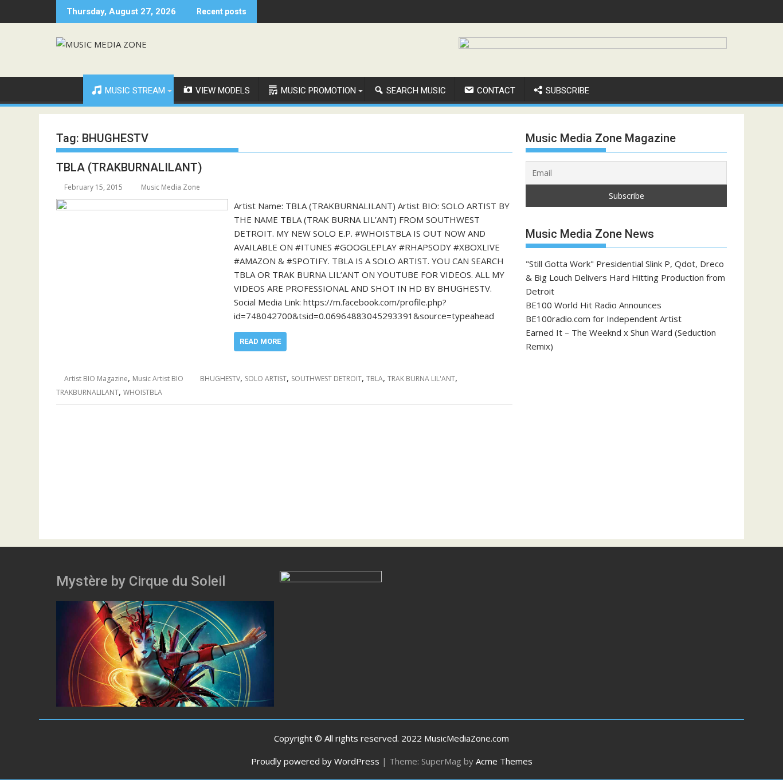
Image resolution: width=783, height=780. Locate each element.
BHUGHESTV (220, 378)
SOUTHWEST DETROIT (326, 378)
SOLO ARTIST (266, 378)
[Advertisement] (626, 446)
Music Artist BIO (157, 378)
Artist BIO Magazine (96, 378)
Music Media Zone (170, 187)
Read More (260, 341)
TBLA (374, 378)
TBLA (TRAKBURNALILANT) (129, 167)
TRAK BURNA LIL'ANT (421, 378)
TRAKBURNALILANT (87, 392)
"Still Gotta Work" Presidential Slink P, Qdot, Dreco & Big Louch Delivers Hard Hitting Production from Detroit (625, 277)
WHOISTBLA (142, 392)
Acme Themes (504, 761)
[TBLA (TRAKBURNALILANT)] (142, 205)
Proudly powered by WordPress (315, 761)
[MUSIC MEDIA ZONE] (67, 88)
